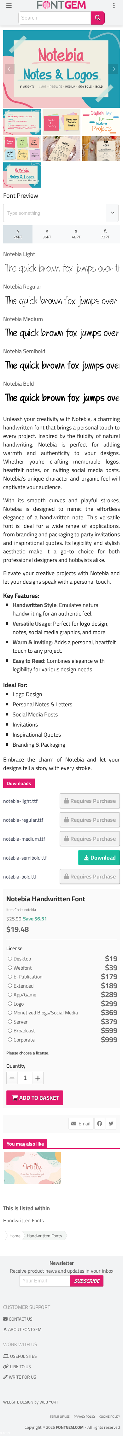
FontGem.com (70, 1427)
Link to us (20, 1367)
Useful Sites (23, 1356)
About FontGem (25, 1329)
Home (14, 1236)
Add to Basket (38, 1098)
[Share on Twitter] (111, 1124)
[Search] (98, 18)
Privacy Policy (84, 1417)
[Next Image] (109, 69)
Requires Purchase (92, 801)
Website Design (18, 1402)
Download (102, 857)
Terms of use (60, 1417)
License (15, 948)
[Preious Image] (14, 69)
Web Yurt (48, 1402)
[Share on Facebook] (99, 1124)
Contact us (20, 1319)
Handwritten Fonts (23, 1221)
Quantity (16, 1066)
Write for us (22, 1377)
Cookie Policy (109, 1417)
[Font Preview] (112, 213)
